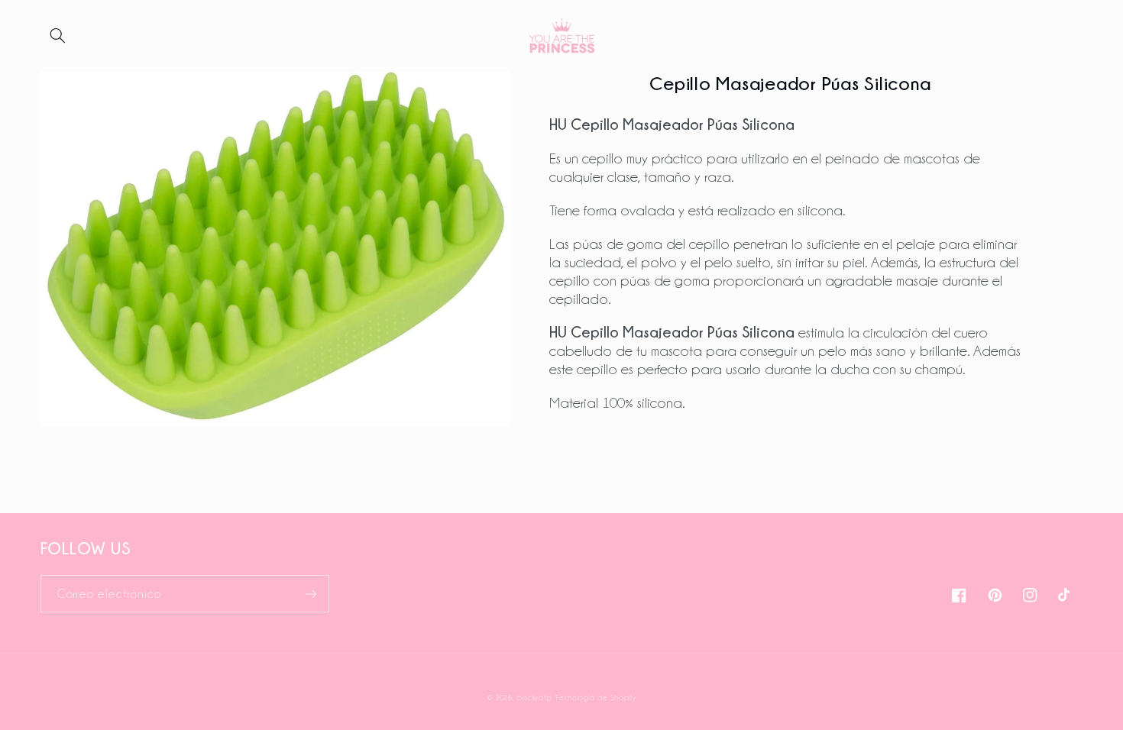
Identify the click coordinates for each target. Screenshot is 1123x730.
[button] (58, 35)
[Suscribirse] (310, 593)
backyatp (534, 697)
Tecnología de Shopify (595, 697)
